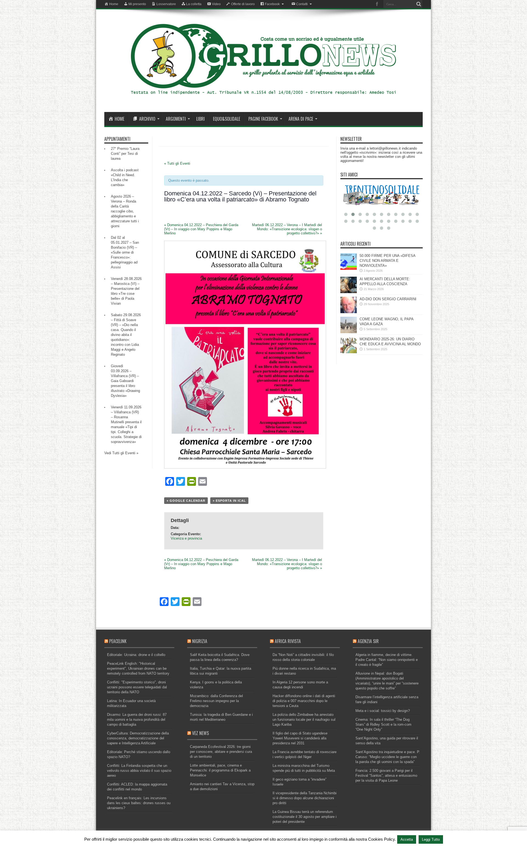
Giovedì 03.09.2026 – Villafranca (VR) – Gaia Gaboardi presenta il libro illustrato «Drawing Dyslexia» (125, 381)
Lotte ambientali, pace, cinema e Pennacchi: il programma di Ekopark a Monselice (220, 770)
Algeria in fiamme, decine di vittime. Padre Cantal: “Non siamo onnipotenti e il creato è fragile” (386, 660)
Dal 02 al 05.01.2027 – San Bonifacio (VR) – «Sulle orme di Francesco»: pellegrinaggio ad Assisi (125, 252)
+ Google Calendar (186, 500)
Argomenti (176, 119)
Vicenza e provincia (186, 538)
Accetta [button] (406, 839)
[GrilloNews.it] (263, 98)
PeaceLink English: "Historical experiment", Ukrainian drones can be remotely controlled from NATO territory (138, 668)
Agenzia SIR (368, 641)
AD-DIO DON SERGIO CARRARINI (388, 299)
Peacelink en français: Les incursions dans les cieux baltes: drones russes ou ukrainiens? (138, 803)
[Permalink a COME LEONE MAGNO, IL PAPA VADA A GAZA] (348, 332)
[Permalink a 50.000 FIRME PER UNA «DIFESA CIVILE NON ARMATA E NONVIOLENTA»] (348, 269)
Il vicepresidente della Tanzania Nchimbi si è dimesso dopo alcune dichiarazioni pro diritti (305, 798)
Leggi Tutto (431, 839)
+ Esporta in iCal (229, 500)
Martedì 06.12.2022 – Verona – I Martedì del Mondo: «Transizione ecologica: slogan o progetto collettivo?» (287, 229)
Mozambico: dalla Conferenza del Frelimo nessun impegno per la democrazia (216, 701)
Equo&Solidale (226, 119)
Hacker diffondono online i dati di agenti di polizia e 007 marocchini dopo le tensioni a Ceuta (304, 701)
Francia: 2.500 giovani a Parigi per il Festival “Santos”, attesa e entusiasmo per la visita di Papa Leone (386, 776)
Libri (200, 119)
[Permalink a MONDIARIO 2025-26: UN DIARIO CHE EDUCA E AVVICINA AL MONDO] (348, 352)
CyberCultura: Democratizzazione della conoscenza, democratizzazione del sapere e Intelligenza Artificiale (138, 738)
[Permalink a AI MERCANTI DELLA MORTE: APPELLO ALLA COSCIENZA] (348, 292)
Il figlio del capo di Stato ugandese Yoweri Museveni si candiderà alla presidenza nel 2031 (300, 738)
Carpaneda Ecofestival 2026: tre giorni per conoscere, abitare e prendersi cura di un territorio (221, 752)
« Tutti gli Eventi (177, 163)
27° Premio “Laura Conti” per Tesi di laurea (125, 154)
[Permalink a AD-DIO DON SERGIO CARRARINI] (348, 312)
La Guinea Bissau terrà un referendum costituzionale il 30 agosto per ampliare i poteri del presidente (305, 817)
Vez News (200, 733)
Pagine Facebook (263, 119)
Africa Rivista (288, 641)
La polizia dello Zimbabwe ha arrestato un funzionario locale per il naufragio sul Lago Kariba (304, 720)
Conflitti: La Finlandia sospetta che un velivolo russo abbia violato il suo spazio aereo (139, 771)
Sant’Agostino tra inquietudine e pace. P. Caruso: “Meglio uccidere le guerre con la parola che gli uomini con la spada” (387, 757)
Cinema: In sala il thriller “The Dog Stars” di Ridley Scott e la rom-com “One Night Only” (383, 724)
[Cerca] (418, 4)
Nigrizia (199, 641)
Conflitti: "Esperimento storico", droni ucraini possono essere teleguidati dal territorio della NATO (137, 687)
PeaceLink (118, 641)
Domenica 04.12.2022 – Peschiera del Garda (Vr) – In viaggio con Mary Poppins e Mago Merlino (201, 229)
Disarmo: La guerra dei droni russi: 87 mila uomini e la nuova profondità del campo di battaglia (137, 720)
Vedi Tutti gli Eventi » (121, 453)
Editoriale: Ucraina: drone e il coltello (136, 655)
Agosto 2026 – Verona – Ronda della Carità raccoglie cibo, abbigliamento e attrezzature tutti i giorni (125, 211)
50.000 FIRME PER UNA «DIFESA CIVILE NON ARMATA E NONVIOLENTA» (387, 261)
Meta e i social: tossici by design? (382, 711)
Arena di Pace (300, 119)
